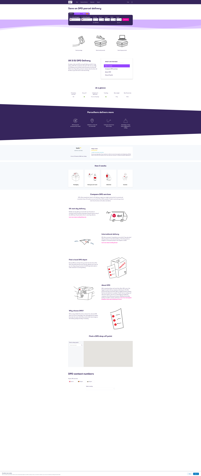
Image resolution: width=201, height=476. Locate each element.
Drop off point (109, 75)
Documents (77, 13)
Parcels (71, 13)
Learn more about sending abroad (109, 242)
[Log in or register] (132, 2)
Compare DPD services (111, 69)
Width (112, 17)
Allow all (196, 473)
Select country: (89, 386)
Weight (101, 17)
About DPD (108, 72)
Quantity (95, 17)
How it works (108, 66)
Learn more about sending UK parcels (77, 217)
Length (106, 17)
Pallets (85, 13)
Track (128, 2)
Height (118, 17)
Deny (190, 473)
